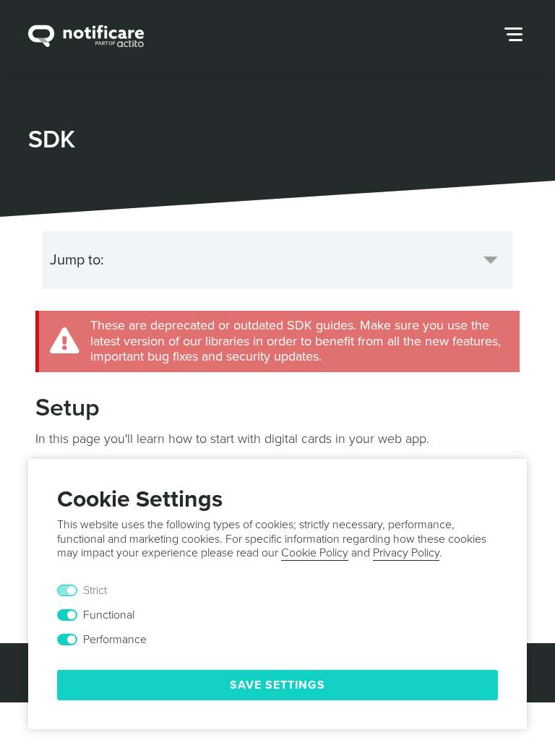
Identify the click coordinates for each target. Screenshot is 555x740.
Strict (95, 590)
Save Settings (277, 685)
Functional (108, 615)
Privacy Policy (406, 553)
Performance (115, 639)
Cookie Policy (314, 553)
